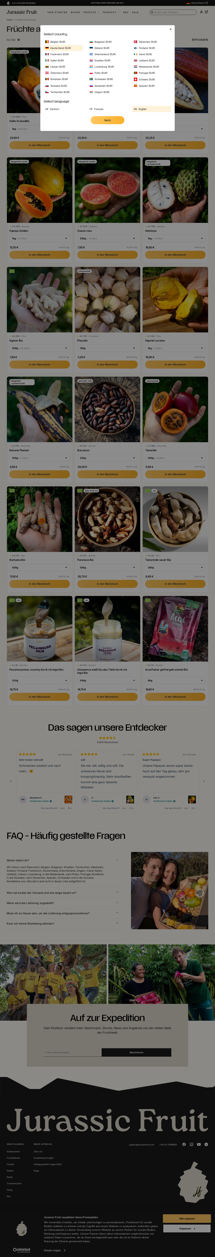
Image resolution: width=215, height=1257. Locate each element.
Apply (107, 120)
